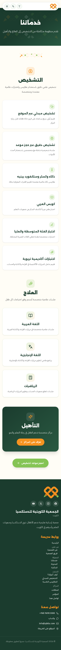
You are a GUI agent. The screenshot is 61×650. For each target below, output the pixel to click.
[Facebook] (56, 504)
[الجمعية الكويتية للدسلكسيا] (53, 6)
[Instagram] (48, 504)
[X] (41, 504)
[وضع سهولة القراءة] (19, 6)
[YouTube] (33, 504)
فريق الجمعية (51, 553)
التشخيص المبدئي (49, 578)
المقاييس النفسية (49, 581)
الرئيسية (55, 542)
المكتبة (54, 567)
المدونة (54, 564)
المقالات (55, 590)
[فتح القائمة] (7, 6)
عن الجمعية (52, 549)
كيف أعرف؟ (52, 574)
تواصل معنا (54, 598)
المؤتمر (56, 594)
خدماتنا (54, 560)
